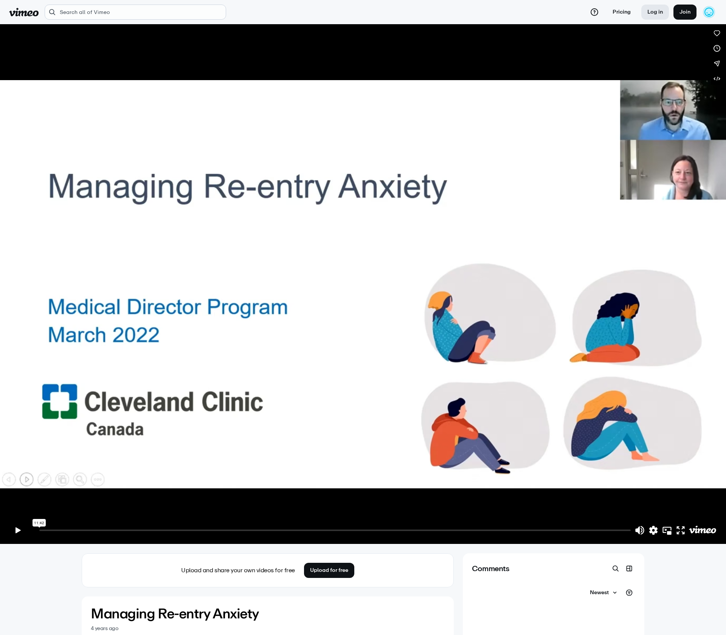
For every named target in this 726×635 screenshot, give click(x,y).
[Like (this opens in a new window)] (717, 33)
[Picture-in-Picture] (667, 530)
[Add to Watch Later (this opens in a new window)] (717, 48)
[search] (135, 12)
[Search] (616, 568)
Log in (655, 12)
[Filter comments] (629, 593)
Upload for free (329, 570)
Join (684, 12)
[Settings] (653, 530)
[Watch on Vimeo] (702, 530)
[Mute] (640, 530)
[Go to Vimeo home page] (24, 12)
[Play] (18, 530)
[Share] (717, 63)
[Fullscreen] (681, 530)
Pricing (622, 12)
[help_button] (594, 12)
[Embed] (717, 79)
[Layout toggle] (629, 568)
